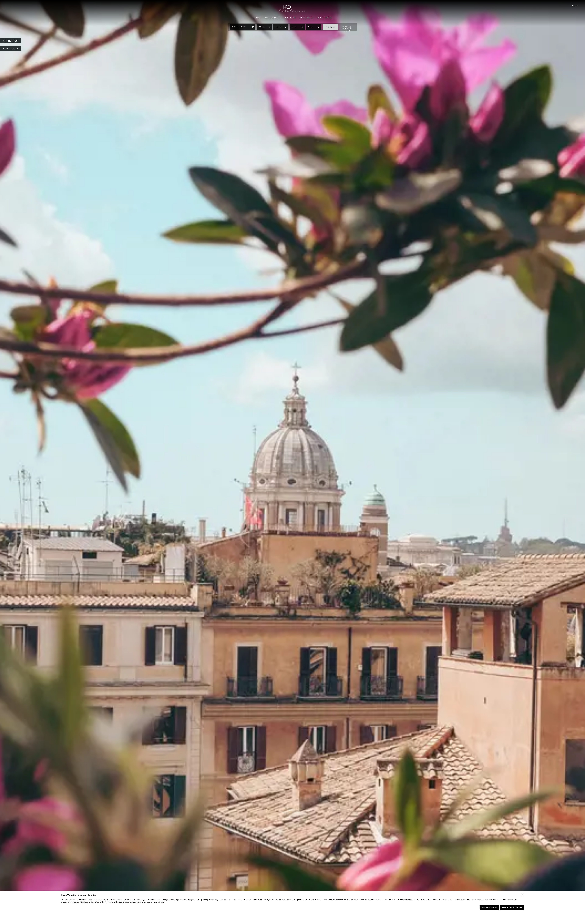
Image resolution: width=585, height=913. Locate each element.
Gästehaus (10, 40)
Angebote (306, 17)
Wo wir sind (272, 17)
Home (257, 17)
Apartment (10, 48)
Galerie (290, 17)
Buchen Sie (324, 17)
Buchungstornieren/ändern (346, 28)
